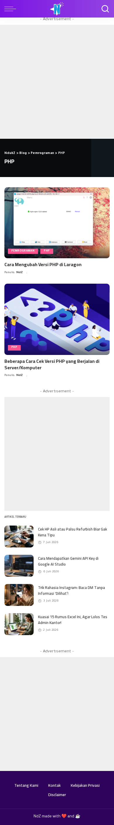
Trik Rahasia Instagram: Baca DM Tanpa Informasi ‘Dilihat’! (71, 590)
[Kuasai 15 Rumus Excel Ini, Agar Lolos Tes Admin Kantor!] (19, 624)
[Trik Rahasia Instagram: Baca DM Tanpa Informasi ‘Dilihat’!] (19, 595)
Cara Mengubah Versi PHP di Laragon (43, 264)
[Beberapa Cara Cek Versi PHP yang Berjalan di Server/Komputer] (57, 319)
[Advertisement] (57, 82)
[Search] (104, 9)
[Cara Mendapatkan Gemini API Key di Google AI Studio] (19, 566)
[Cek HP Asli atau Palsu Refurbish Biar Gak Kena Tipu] (19, 536)
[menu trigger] (11, 9)
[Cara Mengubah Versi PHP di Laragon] (57, 222)
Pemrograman (22, 251)
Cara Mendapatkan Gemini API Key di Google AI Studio (68, 561)
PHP (47, 251)
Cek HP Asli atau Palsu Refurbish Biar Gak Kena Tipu (72, 532)
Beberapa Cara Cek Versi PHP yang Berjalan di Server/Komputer (51, 364)
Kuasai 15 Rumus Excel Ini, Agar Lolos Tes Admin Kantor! (72, 619)
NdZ (19, 272)
